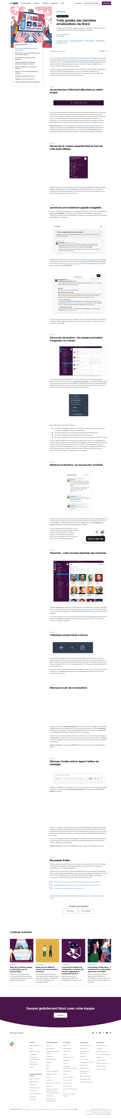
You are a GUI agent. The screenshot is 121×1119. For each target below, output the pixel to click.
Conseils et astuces (62, 40)
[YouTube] (107, 1033)
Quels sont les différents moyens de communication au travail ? (47, 969)
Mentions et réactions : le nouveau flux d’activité (26, 67)
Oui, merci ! (70, 911)
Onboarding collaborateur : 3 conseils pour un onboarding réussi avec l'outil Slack (99, 969)
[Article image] (21, 950)
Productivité (61, 11)
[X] (103, 1033)
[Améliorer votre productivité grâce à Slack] (73, 950)
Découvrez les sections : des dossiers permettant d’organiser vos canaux (25, 63)
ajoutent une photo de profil (84, 609)
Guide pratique (89, 40)
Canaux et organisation (76, 40)
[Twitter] (99, 51)
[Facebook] (101, 51)
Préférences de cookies (45, 1109)
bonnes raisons (61, 69)
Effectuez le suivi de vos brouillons (24, 79)
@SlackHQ (68, 877)
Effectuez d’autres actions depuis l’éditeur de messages (27, 82)
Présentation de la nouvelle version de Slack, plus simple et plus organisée (76, 882)
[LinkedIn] (104, 51)
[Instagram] (96, 1033)
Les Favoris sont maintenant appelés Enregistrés (25, 58)
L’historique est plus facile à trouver (25, 76)
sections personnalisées (81, 381)
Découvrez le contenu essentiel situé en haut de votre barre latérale (27, 53)
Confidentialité (27, 1109)
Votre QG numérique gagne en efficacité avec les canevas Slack (21, 969)
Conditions (35, 1109)
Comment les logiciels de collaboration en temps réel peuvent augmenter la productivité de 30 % (73, 970)
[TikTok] (110, 1033)
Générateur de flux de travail (97, 831)
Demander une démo (92, 3)
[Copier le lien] (106, 51)
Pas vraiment (86, 911)
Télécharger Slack (14, 1109)
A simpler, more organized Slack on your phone (68, 888)
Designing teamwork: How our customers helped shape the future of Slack (76, 885)
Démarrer (106, 3)
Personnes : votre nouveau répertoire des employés (26, 72)
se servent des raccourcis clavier (89, 126)
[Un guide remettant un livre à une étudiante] (99, 950)
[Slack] (14, 3)
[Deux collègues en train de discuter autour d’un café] (47, 950)
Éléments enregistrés (88, 259)
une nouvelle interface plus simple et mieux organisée (79, 60)
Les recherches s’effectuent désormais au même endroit (26, 49)
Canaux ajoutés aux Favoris (71, 263)
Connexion (78, 3)
